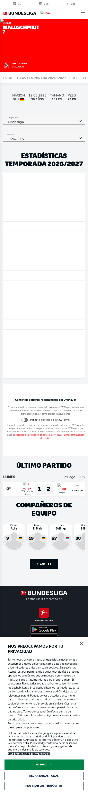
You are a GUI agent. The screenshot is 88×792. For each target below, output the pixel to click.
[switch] (24, 420)
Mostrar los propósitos (44, 786)
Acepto (41, 764)
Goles (74, 77)
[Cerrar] (81, 643)
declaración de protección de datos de (37, 435)
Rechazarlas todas (44, 776)
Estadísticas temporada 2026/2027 (34, 77)
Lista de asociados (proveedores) (29, 754)
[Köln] (6, 65)
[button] (83, 13)
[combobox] (44, 122)
